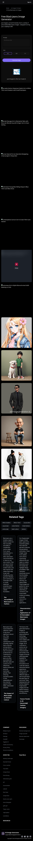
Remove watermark (24, 736)
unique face (6, 795)
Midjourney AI (6, 731)
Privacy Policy (6, 747)
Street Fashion (26, 526)
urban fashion (15, 526)
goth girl (5, 805)
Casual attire (27, 522)
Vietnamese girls (7, 778)
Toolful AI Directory (8, 744)
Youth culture (15, 529)
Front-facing (6, 775)
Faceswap (21, 739)
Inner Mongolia (7, 802)
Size (4, 50)
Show (16, 268)
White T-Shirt (17, 522)
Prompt (5, 37)
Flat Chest (5, 792)
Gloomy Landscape (8, 758)
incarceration (6, 785)
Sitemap (5, 736)
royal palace (6, 812)
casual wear (6, 526)
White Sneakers (7, 522)
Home (7, 8)
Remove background (24, 731)
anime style (5, 529)
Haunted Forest (7, 762)
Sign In (29, 2)
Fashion (24, 529)
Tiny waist (5, 768)
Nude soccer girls (7, 799)
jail (4, 782)
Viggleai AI (6, 742)
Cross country (6, 765)
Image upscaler (23, 733)
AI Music (5, 733)
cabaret (5, 789)
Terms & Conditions (8, 750)
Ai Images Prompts (16, 8)
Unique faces (6, 772)
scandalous (6, 816)
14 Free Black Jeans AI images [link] (13, 10)
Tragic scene (6, 809)
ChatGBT (5, 739)
